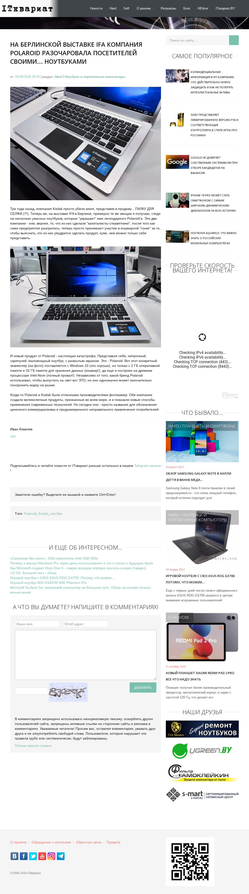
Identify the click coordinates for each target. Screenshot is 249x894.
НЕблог (203, 8)
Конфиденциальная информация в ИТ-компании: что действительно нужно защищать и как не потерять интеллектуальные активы (212, 82)
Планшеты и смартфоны (208, 426)
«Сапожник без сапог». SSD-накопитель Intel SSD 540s (54, 558)
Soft (126, 8)
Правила (113, 842)
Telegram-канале (147, 466)
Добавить (143, 687)
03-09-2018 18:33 (28, 77)
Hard (113, 8)
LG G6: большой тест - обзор (33, 573)
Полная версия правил (33, 746)
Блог (186, 8)
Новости (96, 8)
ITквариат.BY (225, 8)
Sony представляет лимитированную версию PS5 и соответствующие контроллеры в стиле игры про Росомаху (214, 125)
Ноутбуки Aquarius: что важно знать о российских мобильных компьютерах (214, 238)
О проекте (18, 842)
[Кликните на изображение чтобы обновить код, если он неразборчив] (68, 692)
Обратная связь (88, 842)
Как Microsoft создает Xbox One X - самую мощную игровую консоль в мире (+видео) (78, 568)
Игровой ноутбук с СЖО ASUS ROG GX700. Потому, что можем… (62, 578)
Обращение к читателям (51, 842)
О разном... (145, 8)
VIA (13, 436)
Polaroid (30, 513)
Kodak (43, 513)
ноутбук (56, 513)
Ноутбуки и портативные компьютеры (95, 77)
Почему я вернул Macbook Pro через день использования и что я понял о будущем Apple (81, 563)
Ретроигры (168, 8)
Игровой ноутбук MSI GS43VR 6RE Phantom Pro (48, 583)
